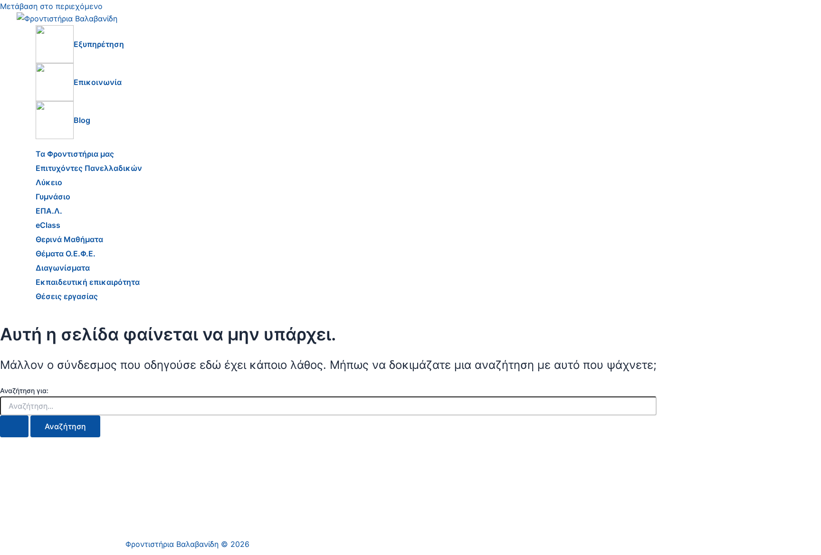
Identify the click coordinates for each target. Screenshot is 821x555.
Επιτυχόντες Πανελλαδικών (89, 168)
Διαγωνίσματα (63, 268)
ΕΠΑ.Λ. (49, 211)
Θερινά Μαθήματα (69, 239)
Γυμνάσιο (53, 196)
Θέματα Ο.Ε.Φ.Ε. (65, 253)
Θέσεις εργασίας (67, 296)
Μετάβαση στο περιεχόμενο (51, 6)
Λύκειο (49, 182)
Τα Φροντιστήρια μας (75, 154)
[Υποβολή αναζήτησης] (14, 426)
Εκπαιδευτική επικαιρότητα (88, 282)
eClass (48, 225)
